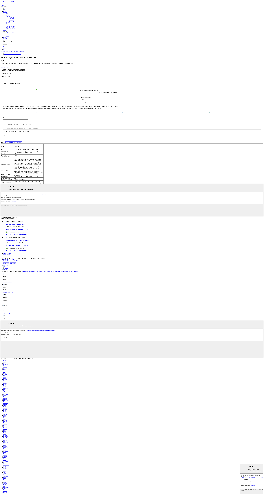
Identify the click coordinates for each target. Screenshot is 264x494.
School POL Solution (10, 27)
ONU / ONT (9, 16)
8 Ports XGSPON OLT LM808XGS (16, 224)
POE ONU (8, 22)
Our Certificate (9, 33)
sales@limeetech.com (8, 292)
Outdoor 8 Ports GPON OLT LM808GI (17, 240)
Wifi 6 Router (65, 271)
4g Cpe (70, 271)
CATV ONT (11, 17)
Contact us (5, 38)
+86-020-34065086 (7, 282)
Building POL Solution (11, 28)
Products (5, 12)
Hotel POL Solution (10, 26)
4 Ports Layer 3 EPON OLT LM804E (16, 250)
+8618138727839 (7, 303)
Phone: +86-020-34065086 (9, 1)
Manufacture (9, 35)
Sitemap (32, 271)
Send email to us (4, 67)
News (4, 30)
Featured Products (26, 271)
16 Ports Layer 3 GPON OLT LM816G (12, 142)
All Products (75, 271)
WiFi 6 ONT (11, 21)
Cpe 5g (44, 271)
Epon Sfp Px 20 (58, 271)
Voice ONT (11, 20)
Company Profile (9, 32)
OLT (7, 13)
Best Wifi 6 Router (38, 271)
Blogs (4, 37)
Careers (7, 36)
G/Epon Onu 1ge (50, 271)
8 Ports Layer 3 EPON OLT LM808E (13, 141)
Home (4, 11)
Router (7, 23)
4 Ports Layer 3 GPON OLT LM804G (17, 229)
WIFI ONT (11, 18)
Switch (7, 15)
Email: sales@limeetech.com (9, 3)
